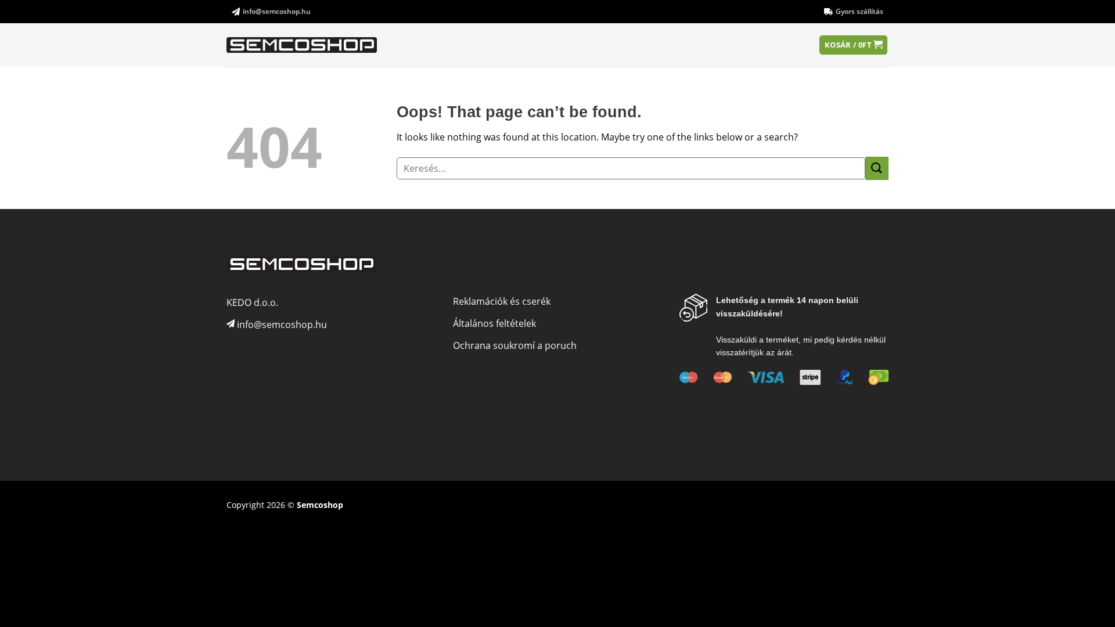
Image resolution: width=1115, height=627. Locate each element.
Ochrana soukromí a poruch (515, 345)
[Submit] (877, 168)
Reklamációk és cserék (502, 301)
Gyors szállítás (859, 11)
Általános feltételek (494, 323)
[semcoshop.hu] (302, 45)
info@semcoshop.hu (277, 11)
